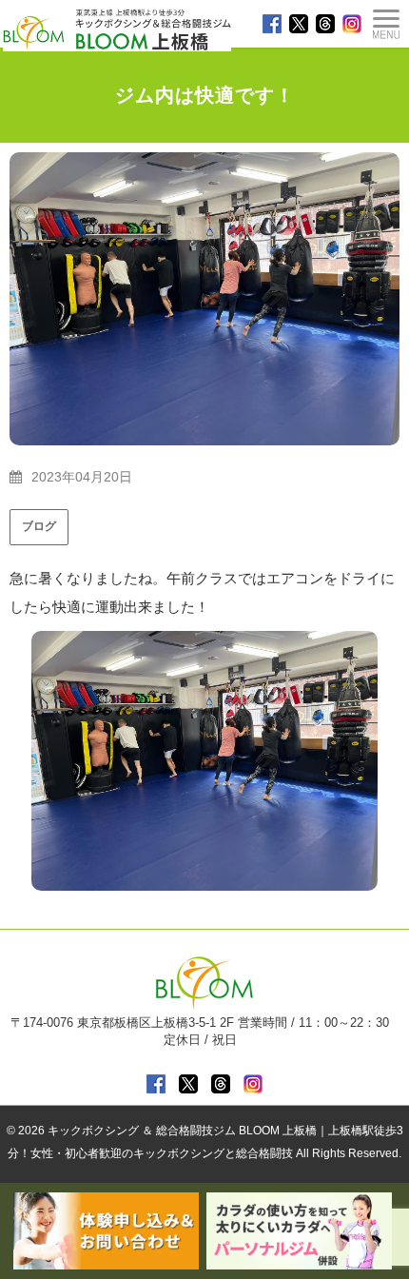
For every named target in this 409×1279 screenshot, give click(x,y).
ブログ (39, 526)
